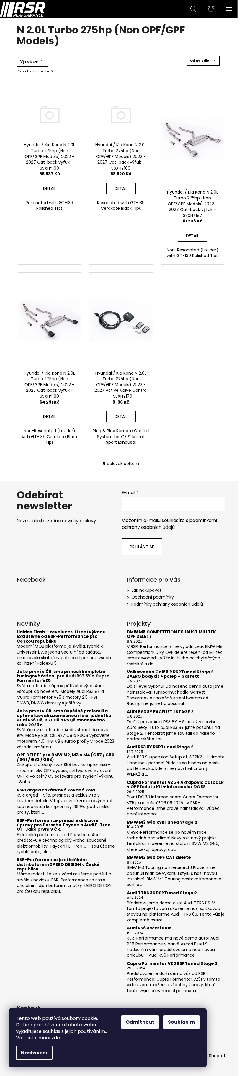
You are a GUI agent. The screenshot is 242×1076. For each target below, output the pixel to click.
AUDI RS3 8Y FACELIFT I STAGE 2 (160, 712)
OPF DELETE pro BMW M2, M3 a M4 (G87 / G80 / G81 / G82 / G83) (66, 757)
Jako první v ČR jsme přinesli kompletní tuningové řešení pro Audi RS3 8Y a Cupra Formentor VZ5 (63, 676)
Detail (49, 188)
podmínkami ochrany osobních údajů (169, 523)
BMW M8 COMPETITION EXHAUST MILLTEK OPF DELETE (171, 634)
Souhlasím (181, 1022)
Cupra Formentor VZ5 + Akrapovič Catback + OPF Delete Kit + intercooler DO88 (175, 784)
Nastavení (34, 1052)
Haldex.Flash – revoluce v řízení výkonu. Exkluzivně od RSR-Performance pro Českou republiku (62, 636)
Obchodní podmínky (152, 597)
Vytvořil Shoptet (209, 1056)
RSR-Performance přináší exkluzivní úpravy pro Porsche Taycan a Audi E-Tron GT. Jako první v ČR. (64, 825)
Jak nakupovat (146, 590)
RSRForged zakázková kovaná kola (56, 790)
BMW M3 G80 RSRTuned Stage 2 (162, 822)
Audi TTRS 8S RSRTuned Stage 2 (162, 893)
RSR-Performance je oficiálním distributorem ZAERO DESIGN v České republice (58, 864)
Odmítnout (140, 1022)
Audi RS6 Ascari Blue (149, 928)
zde (56, 1037)
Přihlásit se (142, 547)
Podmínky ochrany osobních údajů (167, 604)
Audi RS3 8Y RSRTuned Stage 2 (160, 747)
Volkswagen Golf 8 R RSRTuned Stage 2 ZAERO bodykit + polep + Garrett (170, 674)
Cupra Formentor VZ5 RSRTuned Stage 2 (172, 963)
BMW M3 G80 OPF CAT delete (159, 857)
